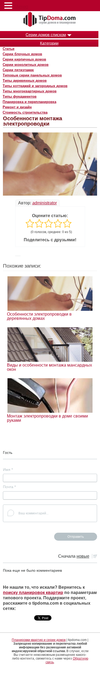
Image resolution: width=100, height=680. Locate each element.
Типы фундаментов (20, 96)
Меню (21, 7)
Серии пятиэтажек (18, 70)
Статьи (8, 49)
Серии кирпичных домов (24, 59)
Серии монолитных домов (26, 65)
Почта (9, 487)
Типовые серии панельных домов (32, 75)
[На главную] (50, 19)
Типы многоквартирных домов (30, 91)
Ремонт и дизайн (17, 107)
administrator (44, 203)
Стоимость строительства (25, 112)
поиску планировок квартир (33, 592)
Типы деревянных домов (25, 81)
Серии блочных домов (22, 54)
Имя (8, 469)
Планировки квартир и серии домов (39, 640)
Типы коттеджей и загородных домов (35, 86)
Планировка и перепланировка (29, 102)
